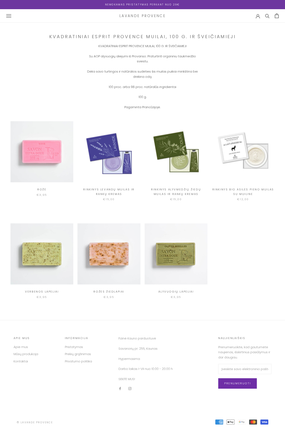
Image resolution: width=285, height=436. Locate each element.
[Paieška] (267, 16)
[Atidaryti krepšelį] (277, 15)
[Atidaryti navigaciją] (8, 16)
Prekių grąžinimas (78, 354)
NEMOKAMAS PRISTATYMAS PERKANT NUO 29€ (142, 4)
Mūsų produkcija (26, 354)
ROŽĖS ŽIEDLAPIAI (108, 292)
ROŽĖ (41, 189)
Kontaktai (21, 361)
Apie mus (21, 347)
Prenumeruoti (237, 383)
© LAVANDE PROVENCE (35, 422)
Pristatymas (74, 347)
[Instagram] (129, 388)
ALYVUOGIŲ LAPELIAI (176, 292)
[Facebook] (120, 388)
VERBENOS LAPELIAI (42, 292)
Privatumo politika (78, 361)
